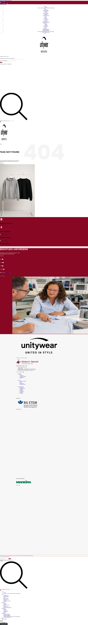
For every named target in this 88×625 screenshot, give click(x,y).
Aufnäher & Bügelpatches (46, 22)
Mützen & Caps (46, 21)
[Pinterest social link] (4, 3)
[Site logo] (3, 2)
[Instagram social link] (2, 1)
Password (3, 60)
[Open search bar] (13, 588)
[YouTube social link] (4, 1)
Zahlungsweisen (22, 377)
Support (19, 380)
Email (1, 265)
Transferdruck (22, 391)
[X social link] (2, 3)
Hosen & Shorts (6, 598)
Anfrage (46, 7)
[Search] (0, 121)
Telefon (1, 262)
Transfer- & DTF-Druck (45, 32)
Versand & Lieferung (23, 376)
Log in (1, 62)
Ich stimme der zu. (5, 272)
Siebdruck (21, 392)
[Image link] (27, 408)
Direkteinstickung (22, 388)
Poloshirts (45, 14)
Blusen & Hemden (46, 10)
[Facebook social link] (1, 1)
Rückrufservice (22, 383)
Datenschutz (21, 375)
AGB (20, 374)
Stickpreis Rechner (22, 384)
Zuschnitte (21, 393)
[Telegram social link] (7, 3)
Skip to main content (8, 0)
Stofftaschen (46, 25)
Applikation (21, 387)
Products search (2, 120)
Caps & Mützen (46, 11)
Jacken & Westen (45, 13)
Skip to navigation (2, 0)
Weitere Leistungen (21, 386)
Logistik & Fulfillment (46, 30)
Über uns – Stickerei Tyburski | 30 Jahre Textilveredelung (12, 593)
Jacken (46, 20)
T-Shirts (46, 16)
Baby (46, 12)
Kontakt (21, 382)
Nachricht (1, 269)
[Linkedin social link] (6, 3)
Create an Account (6, 56)
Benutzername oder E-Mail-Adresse (7, 58)
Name (1, 259)
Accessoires (46, 9)
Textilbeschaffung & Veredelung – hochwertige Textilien (46, 31)
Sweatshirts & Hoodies (46, 15)
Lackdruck (21, 390)
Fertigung (21, 389)
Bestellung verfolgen (23, 381)
